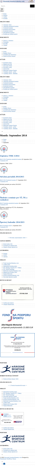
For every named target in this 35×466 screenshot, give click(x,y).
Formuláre (6, 42)
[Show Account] (4, 464)
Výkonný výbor (7, 25)
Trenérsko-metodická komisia (13, 159)
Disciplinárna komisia (8, 32)
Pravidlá (5, 43)
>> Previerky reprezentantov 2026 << (17, 237)
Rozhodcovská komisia (9, 29)
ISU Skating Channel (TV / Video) (12, 267)
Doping (5, 253)
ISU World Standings (8, 269)
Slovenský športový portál (10, 277)
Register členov (7, 53)
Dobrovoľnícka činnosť (9, 56)
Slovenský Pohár (7, 65)
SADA (5, 255)
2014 (4, 159)
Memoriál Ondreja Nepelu (10, 70)
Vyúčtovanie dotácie (8, 303)
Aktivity (5, 256)
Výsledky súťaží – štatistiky (10, 73)
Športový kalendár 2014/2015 (12, 222)
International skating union (10, 266)
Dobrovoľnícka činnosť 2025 (10, 379)
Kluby (5, 51)
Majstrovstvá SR (7, 64)
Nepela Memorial (7, 274)
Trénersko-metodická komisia (10, 26)
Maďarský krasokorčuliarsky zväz (12, 270)
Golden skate (6, 264)
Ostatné (5, 45)
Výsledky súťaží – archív (9, 72)
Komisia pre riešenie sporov (10, 34)
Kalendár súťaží (7, 62)
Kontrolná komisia (8, 31)
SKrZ (1, 159)
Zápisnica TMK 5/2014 (9, 156)
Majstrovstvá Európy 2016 (10, 272)
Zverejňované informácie (9, 54)
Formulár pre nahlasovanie (10, 245)
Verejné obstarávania (8, 304)
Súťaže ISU (6, 69)
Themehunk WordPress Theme (8, 459)
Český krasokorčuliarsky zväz (11, 263)
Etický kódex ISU (8, 244)
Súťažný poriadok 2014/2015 (12, 177)
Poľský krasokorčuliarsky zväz (11, 275)
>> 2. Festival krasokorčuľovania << (17, 385)
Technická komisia (8, 28)
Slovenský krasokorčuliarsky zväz (13, 457)
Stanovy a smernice (8, 40)
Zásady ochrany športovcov (10, 247)
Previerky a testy (7, 67)
